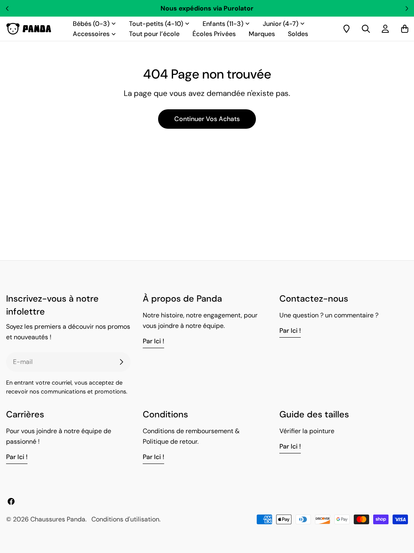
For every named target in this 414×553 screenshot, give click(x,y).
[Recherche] (366, 29)
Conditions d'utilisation (125, 519)
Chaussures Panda (57, 519)
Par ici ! (153, 341)
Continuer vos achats (207, 119)
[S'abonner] (121, 361)
